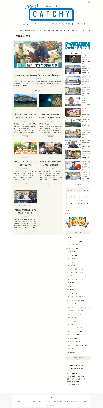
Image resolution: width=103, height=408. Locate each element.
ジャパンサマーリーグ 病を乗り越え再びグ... (86, 174)
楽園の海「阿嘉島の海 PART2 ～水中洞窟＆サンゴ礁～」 (50, 117)
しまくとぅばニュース (73, 241)
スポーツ (39, 30)
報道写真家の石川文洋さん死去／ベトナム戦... (86, 153)
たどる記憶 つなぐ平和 (73, 310)
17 (68, 203)
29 (84, 207)
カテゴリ (74, 30)
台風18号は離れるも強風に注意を (86, 121)
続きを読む (37, 90)
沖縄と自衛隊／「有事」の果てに (76, 307)
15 (84, 200)
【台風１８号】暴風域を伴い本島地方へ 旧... (86, 68)
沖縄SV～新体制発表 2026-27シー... (86, 142)
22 (84, 203)
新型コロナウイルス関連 (73, 345)
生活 (67, 237)
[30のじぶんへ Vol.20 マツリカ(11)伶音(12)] (25, 148)
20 (78, 203)
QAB (30, 109)
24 (68, 207)
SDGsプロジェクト (72, 341)
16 (87, 200)
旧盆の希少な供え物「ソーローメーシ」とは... (86, 111)
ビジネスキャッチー (72, 262)
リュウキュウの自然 (72, 328)
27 (78, 207)
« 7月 (66, 213)
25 (71, 207)
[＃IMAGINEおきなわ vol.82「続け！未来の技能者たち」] (38, 54)
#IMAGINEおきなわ (39, 70)
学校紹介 (70, 251)
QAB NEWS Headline (53, 406)
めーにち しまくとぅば (73, 300)
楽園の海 (50, 109)
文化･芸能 (29, 205)
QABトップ (81, 30)
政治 (34, 30)
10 (68, 200)
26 (74, 207)
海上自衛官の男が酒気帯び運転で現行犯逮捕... (86, 79)
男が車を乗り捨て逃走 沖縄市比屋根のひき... (86, 132)
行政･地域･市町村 (22, 205)
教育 (67, 282)
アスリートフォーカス (73, 331)
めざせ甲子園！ (21, 109)
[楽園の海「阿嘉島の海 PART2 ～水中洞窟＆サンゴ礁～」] (50, 100)
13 (78, 200)
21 (81, 203)
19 (74, 203)
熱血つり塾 (69, 348)
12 (74, 200)
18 (71, 203)
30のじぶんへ (25, 157)
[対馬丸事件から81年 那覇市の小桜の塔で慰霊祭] (50, 148)
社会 (50, 157)
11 (71, 200)
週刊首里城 (69, 317)
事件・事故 (28, 30)
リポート (21, 30)
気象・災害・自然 (57, 30)
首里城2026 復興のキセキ (74, 314)
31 (68, 210)
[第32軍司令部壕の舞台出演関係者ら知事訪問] (25, 196)
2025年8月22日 (37, 79)
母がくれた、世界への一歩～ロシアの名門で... (86, 57)
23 (87, 203)
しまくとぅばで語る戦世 (73, 296)
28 (81, 207)
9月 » (69, 213)
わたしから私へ (71, 244)
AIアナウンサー (71, 334)
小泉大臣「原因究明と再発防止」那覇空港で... (86, 164)
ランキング (67, 30)
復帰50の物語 (70, 338)
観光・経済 (47, 30)
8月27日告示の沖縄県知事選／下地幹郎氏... (86, 100)
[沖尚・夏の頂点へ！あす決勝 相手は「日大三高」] (25, 100)
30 (87, 207)
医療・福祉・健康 (71, 272)
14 (81, 200)
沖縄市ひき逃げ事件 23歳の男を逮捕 (86, 89)
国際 (67, 289)
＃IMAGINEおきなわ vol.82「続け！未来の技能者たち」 (38, 75)
